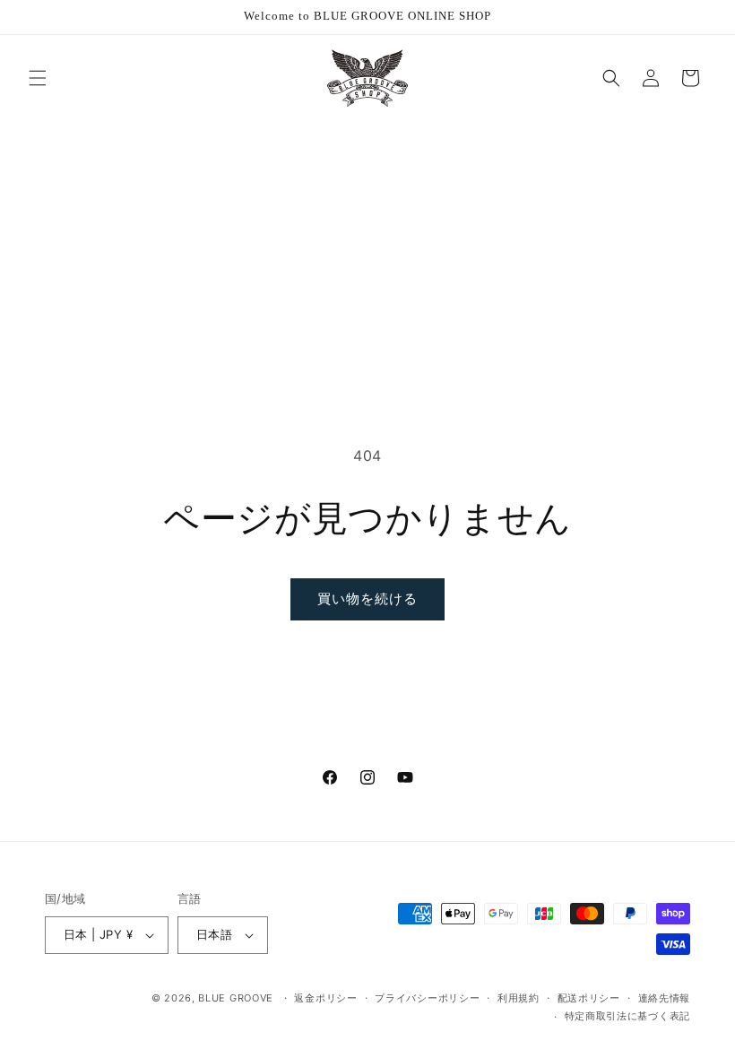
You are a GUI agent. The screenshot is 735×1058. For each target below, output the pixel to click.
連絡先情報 (664, 998)
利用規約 (518, 998)
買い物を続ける (367, 598)
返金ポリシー (325, 998)
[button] (37, 78)
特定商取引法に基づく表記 (627, 1016)
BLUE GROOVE (235, 998)
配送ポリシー (589, 998)
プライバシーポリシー (427, 998)
